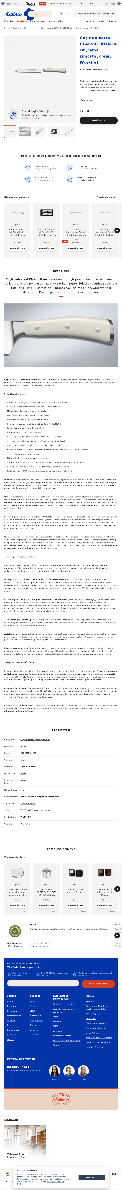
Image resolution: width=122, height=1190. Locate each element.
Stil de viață (13, 1030)
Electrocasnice (14, 1016)
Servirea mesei (14, 1011)
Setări (19, 1184)
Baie (9, 1025)
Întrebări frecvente (95, 1047)
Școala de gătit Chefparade (99, 1038)
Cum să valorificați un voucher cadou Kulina (96, 1007)
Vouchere (57, 1031)
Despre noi (91, 1019)
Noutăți (101, 21)
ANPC (55, 1026)
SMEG (33, 1011)
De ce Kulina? (92, 1033)
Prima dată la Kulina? (96, 1028)
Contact (57, 1045)
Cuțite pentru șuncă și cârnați (35, 740)
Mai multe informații (55, 1181)
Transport (58, 1021)
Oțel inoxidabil (28, 767)
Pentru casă (13, 1035)
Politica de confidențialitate (66, 1040)
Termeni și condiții (62, 1036)
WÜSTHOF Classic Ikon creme (35, 810)
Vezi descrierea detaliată (102, 91)
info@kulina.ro (18, 1067)
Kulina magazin (93, 1014)
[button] (17, 905)
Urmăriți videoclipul (31, 118)
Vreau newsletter (98, 984)
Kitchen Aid (35, 1016)
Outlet (10, 1040)
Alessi (33, 1006)
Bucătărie (11, 1006)
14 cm (23, 773)
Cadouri (113, 21)
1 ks (22, 790)
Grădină (11, 1020)
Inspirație (89, 21)
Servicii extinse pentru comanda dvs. (64, 1010)
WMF (32, 1001)
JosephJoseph (36, 1020)
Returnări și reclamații (63, 1004)
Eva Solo (34, 1035)
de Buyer (34, 1030)
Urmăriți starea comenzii (98, 1042)
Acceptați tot (91, 1177)
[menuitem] (9, 22)
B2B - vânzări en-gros (96, 1023)
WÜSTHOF (25, 817)
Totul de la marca (106, 197)
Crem (23, 760)
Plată (55, 1017)
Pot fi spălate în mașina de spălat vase (39, 797)
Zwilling (33, 1025)
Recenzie (90, 1001)
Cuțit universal (28, 803)
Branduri (11, 1001)
